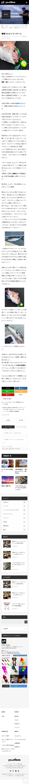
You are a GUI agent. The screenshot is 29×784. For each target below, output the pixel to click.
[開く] (6, 662)
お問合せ (17, 747)
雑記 (14, 529)
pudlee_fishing (6, 658)
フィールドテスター (20, 739)
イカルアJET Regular (8, 745)
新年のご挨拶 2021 (6, 486)
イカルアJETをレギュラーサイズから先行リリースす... (21, 487)
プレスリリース (14, 514)
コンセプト (18, 736)
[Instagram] (9, 665)
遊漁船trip (18, 103)
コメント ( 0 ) (8, 427)
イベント (14, 506)
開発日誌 (14, 525)
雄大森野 (9, 398)
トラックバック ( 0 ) (21, 427)
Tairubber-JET (15, 407)
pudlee (4, 407)
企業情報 (17, 743)
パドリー (7, 411)
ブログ (16, 720)
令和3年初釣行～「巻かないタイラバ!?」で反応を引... (21, 471)
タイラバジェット (13, 409)
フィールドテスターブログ (15, 36)
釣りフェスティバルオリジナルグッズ (8, 750)
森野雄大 (12, 411)
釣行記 (8, 38)
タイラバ (21, 407)
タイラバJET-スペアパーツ (7, 740)
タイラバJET (5, 736)
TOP (3, 716)
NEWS (16, 716)
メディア (14, 518)
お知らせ (14, 502)
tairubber (9, 407)
